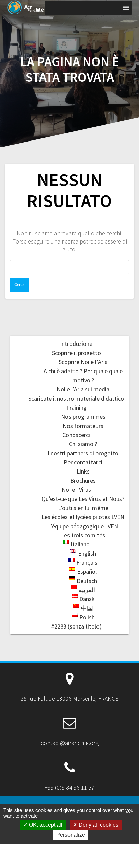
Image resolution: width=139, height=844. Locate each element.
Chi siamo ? (83, 444)
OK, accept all (45, 825)
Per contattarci (83, 462)
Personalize (70, 835)
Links (83, 471)
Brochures (83, 480)
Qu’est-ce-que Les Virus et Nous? (82, 499)
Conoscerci (76, 435)
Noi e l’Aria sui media (83, 389)
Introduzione (76, 344)
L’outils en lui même (83, 508)
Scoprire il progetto (76, 353)
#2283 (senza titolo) (76, 626)
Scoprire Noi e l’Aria (83, 362)
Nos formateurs (83, 426)
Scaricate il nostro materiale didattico (76, 398)
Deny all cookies (97, 825)
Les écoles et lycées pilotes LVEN (82, 517)
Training (76, 407)
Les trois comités (83, 535)
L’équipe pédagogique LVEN (83, 526)
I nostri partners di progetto (83, 453)
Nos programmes (83, 416)
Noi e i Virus (76, 489)
